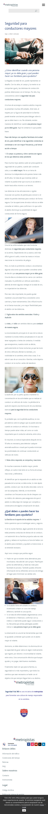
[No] (45, 804)
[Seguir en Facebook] (28, 744)
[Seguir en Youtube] (36, 744)
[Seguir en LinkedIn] (43, 744)
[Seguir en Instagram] (32, 744)
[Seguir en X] (39, 744)
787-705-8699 (12, 745)
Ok (24, 810)
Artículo (16, 34)
